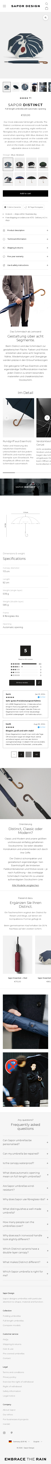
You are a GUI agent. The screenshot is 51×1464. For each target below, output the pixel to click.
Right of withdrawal (12, 1386)
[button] (18, 417)
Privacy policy (9, 1377)
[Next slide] (47, 418)
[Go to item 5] (43, 87)
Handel (6, 1424)
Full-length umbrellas (13, 1320)
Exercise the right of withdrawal (18, 1381)
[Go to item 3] (25, 87)
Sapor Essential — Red (17, 978)
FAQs (5, 1339)
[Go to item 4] (34, 87)
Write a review (22, 682)
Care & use (8, 1349)
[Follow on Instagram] (4, 1432)
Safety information (12, 1391)
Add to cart (25, 193)
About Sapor (9, 1410)
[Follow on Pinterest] (11, 1432)
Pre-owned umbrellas (13, 1353)
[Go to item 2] (16, 87)
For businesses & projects (15, 1419)
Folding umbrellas (12, 1316)
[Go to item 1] (7, 87)
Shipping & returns (12, 1344)
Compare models (11, 1325)
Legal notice (9, 1396)
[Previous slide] (6, 418)
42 (36, 754)
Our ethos (8, 1414)
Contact (7, 1358)
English (36, 1442)
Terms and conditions (13, 1372)
